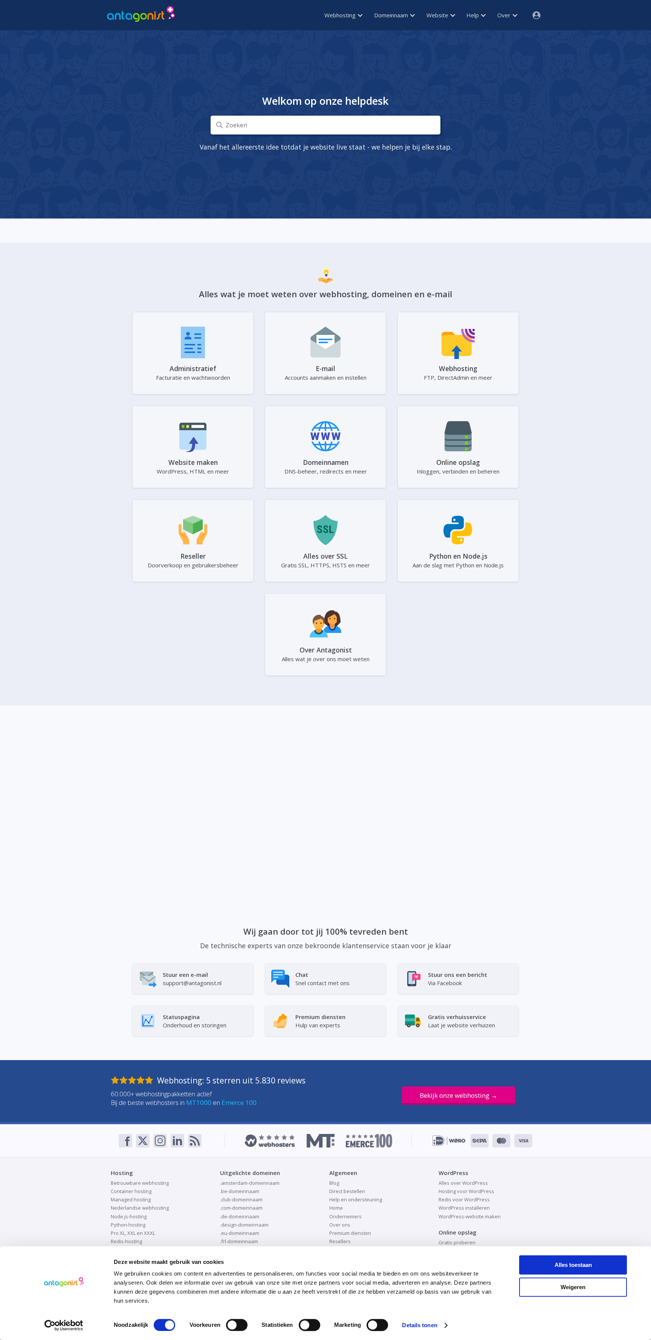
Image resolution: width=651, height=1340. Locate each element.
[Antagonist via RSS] (195, 1140)
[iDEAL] (449, 1140)
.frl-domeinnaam (239, 1241)
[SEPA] (480, 1140)
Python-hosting (128, 1224)
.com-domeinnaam (241, 1207)
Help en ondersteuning (355, 1199)
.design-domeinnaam (244, 1224)
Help (473, 15)
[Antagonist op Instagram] (160, 1140)
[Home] (141, 15)
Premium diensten (350, 1233)
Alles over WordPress (463, 1183)
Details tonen (419, 1325)
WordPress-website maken (470, 1216)
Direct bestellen (347, 1191)
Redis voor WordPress (464, 1199)
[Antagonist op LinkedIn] (177, 1140)
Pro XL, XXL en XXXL (133, 1233)
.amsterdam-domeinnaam (250, 1183)
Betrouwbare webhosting (140, 1183)
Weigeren (573, 1287)
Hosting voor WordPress (466, 1191)
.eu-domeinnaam (239, 1233)
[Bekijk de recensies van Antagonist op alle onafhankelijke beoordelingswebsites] (134, 1080)
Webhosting (340, 15)
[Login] (533, 15)
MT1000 (198, 1102)
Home (336, 1207)
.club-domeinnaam (241, 1199)
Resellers (340, 1241)
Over (504, 15)
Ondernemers (345, 1216)
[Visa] (523, 1140)
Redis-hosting (126, 1241)
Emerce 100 (239, 1102)
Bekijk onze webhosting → (458, 1095)
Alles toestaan (573, 1265)
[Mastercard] (501, 1140)
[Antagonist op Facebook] (125, 1140)
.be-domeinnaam (239, 1191)
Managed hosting (131, 1199)
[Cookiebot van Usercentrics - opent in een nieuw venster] (64, 1325)
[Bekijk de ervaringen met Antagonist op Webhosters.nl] (269, 1140)
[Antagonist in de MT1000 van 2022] (320, 1140)
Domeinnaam (392, 15)
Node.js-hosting (129, 1216)
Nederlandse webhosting (140, 1207)
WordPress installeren (464, 1207)
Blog (334, 1183)
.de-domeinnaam (239, 1216)
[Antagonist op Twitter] (143, 1140)
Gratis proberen (457, 1242)
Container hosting (131, 1191)
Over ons (339, 1224)
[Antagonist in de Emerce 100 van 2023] (369, 1140)
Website (438, 15)
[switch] (237, 1325)
